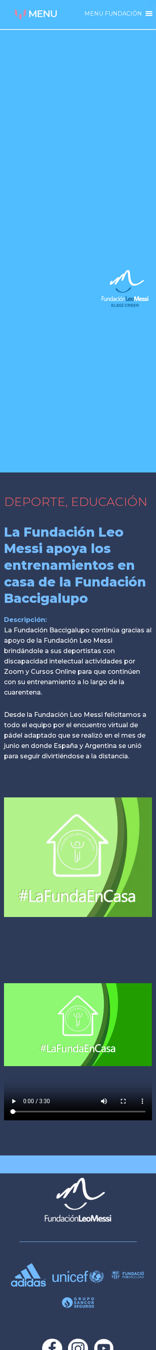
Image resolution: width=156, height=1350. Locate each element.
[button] (113, 14)
